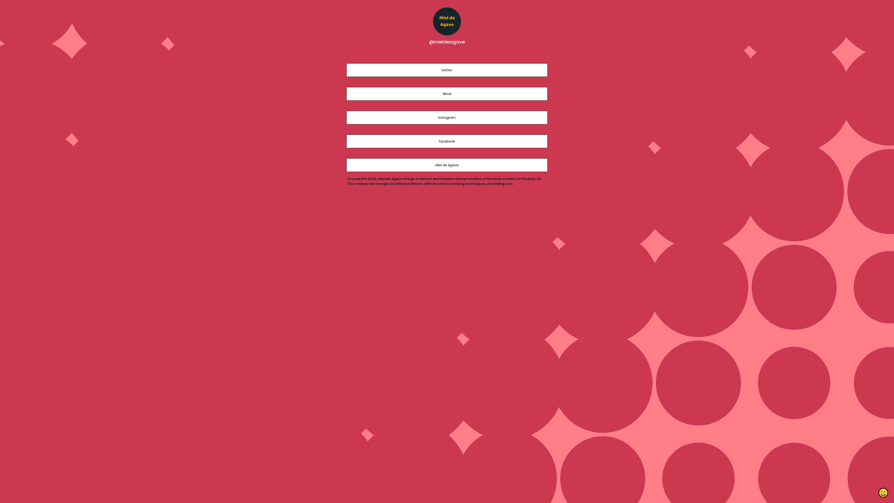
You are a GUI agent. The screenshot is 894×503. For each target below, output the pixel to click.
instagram (447, 117)
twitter (446, 70)
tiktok (447, 94)
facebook (447, 141)
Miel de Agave (447, 165)
